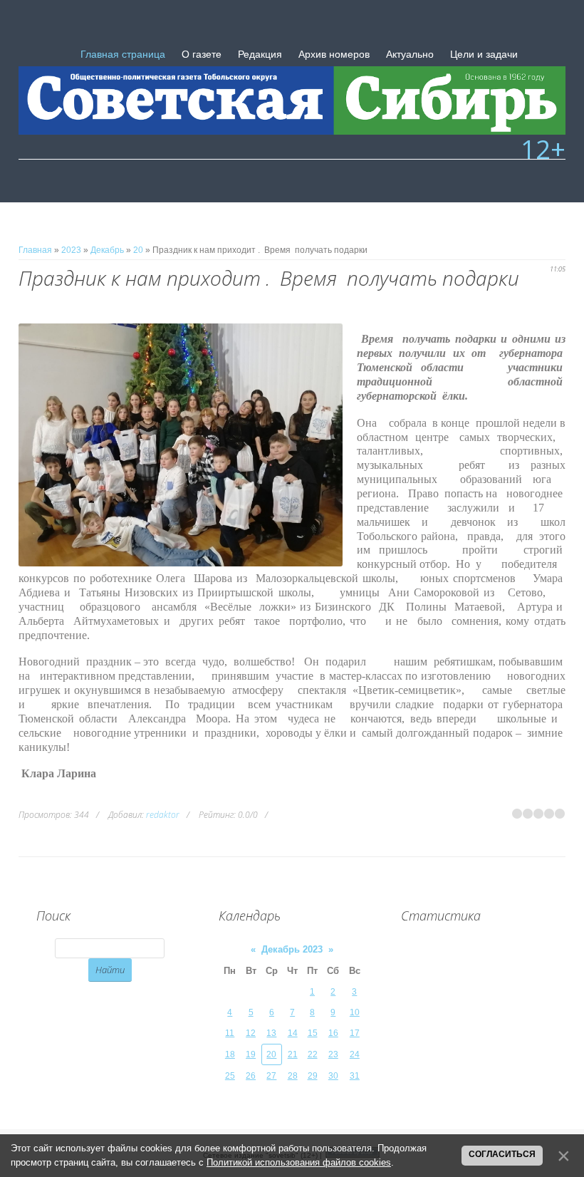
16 (333, 1033)
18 (230, 1054)
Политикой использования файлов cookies (299, 1162)
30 (333, 1076)
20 (138, 250)
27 (271, 1076)
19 (251, 1054)
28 (293, 1076)
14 (293, 1033)
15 (313, 1033)
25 (230, 1076)
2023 (71, 250)
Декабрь (107, 250)
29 (313, 1076)
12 (251, 1033)
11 (229, 1033)
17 (355, 1033)
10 (355, 1012)
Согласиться (502, 1154)
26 (251, 1076)
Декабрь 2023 (292, 949)
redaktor (162, 815)
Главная (35, 250)
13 (271, 1033)
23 (333, 1054)
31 (355, 1076)
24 (355, 1054)
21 (293, 1054)
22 (313, 1054)
